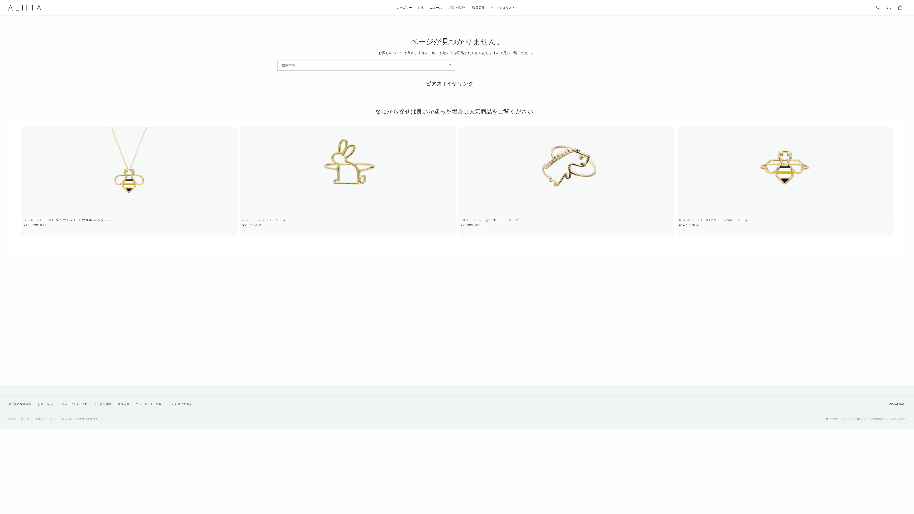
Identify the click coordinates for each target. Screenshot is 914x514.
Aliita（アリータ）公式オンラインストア (34, 418)
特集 (421, 7)
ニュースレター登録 (149, 403)
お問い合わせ (46, 403)
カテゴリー (404, 7)
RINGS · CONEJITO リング (264, 220)
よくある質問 (102, 403)
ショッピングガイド (74, 403)
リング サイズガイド (181, 403)
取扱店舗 (123, 403)
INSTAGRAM (897, 403)
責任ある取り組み (19, 403)
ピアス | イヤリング (450, 83)
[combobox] (366, 65)
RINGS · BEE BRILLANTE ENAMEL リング (713, 220)
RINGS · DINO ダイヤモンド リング (490, 220)
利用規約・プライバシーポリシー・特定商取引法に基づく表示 (866, 418)
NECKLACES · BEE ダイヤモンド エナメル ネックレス (67, 220)
